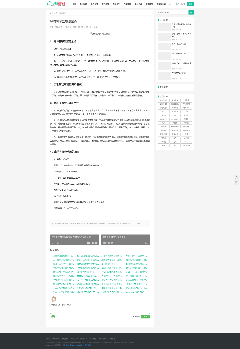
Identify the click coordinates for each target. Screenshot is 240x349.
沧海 (175, 142)
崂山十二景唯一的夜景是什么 (88, 260)
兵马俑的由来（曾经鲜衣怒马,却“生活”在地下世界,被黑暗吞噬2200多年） (137, 280)
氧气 (163, 123)
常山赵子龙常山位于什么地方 (137, 284)
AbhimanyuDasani (175, 119)
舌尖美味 (105, 4)
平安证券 (175, 130)
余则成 (186, 138)
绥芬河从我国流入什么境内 (137, 288)
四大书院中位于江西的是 (64, 276)
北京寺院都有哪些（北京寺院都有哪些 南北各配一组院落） (137, 268)
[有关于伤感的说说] (164, 44)
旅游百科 (116, 4)
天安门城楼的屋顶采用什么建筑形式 (112, 272)
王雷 (186, 134)
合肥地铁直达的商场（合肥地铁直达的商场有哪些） (112, 292)
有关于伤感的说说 (179, 44)
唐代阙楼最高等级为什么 (64, 284)
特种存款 (186, 108)
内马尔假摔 (186, 104)
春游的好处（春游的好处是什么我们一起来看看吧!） (112, 276)
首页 (74, 4)
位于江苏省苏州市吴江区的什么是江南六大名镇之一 (88, 256)
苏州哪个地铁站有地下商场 (88, 292)
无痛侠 (186, 119)
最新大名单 (163, 104)
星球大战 (175, 134)
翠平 (175, 138)
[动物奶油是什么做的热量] (164, 64)
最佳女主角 (163, 108)
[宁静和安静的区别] (164, 73)
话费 (186, 111)
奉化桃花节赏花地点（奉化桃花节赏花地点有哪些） (137, 264)
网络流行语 (161, 4)
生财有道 (138, 4)
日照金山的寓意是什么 (63, 256)
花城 (163, 146)
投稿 (190, 4)
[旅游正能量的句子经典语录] (164, 34)
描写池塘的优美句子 (180, 53)
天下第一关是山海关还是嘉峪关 (88, 280)
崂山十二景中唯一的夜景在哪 (64, 264)
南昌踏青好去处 (108, 264)
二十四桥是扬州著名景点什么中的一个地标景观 (64, 260)
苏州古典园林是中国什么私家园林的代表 (112, 256)
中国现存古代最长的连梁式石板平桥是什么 (64, 280)
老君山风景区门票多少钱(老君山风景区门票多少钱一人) (88, 268)
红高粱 (186, 115)
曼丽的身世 (186, 130)
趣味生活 (83, 4)
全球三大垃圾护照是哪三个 (64, 292)
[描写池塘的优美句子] (164, 54)
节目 (163, 111)
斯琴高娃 (175, 108)
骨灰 (186, 142)
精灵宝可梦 (175, 127)
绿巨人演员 (186, 146)
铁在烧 (163, 138)
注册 (183, 4)
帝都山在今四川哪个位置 (88, 284)
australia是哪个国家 (135, 292)
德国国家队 (175, 104)
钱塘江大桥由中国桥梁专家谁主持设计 (88, 264)
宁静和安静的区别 (179, 73)
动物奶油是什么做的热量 (181, 63)
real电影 (163, 130)
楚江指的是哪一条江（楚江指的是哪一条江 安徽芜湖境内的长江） (137, 276)
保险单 (163, 127)
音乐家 (163, 115)
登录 (177, 4)
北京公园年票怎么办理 (63, 272)
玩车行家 (93, 338)
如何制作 (175, 100)
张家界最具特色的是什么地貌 (112, 280)
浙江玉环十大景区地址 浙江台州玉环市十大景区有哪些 (112, 284)
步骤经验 (149, 4)
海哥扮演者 (163, 134)
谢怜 (175, 146)
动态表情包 (163, 100)
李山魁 (163, 142)
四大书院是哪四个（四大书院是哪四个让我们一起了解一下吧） (137, 260)
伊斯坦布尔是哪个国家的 (64, 268)
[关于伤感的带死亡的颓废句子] (164, 25)
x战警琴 (186, 100)
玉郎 (175, 115)
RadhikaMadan (164, 119)
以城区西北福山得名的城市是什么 (112, 268)
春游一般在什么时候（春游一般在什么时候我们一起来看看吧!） (137, 256)
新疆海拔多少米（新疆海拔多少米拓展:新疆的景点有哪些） (112, 260)
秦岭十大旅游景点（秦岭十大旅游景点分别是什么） (112, 288)
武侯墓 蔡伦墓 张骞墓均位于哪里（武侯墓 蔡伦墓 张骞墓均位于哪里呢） (88, 276)
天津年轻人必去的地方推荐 (137, 272)
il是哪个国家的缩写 (85, 272)
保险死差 (186, 127)
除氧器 (186, 123)
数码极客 (94, 4)
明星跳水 (175, 111)
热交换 (175, 123)
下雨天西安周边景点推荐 (64, 288)
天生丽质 (127, 4)
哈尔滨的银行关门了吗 (87, 288)
